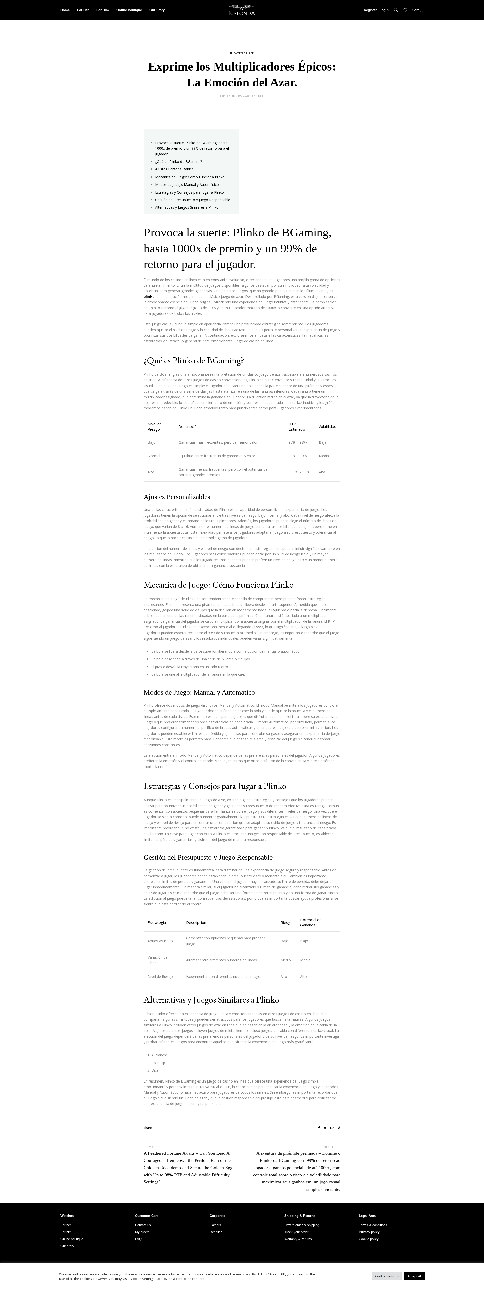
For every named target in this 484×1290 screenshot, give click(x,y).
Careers (215, 1225)
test (260, 95)
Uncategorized (241, 53)
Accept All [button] (414, 1276)
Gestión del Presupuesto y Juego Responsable (192, 199)
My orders (142, 1232)
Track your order (296, 1232)
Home (65, 10)
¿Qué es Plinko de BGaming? (178, 161)
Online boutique (71, 1239)
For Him (102, 10)
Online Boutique (129, 10)
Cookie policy (369, 1239)
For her (65, 1225)
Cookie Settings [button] (387, 1276)
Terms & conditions (373, 1225)
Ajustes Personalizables (174, 169)
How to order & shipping (301, 1225)
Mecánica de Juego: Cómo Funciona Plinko (190, 177)
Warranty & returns (298, 1239)
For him (66, 1232)
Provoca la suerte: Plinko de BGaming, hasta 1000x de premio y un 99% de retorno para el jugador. (192, 148)
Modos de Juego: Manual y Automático (187, 184)
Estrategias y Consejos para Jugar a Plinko (189, 192)
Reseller (216, 1232)
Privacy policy (369, 1232)
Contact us (143, 1225)
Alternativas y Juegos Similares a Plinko (187, 207)
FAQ (138, 1239)
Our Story (157, 10)
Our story (67, 1246)
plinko (149, 296)
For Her (83, 10)
